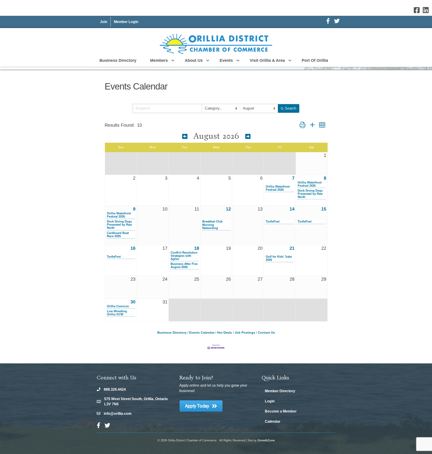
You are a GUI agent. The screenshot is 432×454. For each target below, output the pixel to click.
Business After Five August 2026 (184, 265)
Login (270, 401)
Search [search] (290, 108)
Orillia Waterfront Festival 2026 (278, 188)
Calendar (272, 421)
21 (292, 248)
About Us (194, 60)
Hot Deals (224, 332)
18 (196, 248)
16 (132, 248)
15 (323, 208)
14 (292, 208)
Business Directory (117, 60)
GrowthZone (266, 440)
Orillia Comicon (118, 306)
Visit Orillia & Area (267, 60)
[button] (302, 125)
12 (228, 208)
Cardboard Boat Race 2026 (118, 235)
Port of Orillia (315, 60)
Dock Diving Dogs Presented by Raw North (310, 194)
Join (103, 22)
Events (226, 60)
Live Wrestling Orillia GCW (117, 313)
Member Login (126, 22)
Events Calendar (201, 332)
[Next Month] (248, 136)
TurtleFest (272, 221)
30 (132, 301)
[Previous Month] (185, 136)
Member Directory (280, 391)
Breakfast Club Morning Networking (212, 224)
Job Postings (245, 332)
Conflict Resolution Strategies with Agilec (184, 256)
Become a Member (281, 411)
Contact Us (266, 332)
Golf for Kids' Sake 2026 (279, 258)
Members (159, 60)
